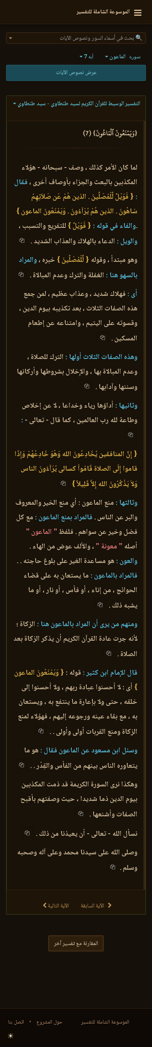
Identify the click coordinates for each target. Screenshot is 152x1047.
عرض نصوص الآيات (76, 73)
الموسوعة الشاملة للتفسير (105, 1022)
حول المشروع (49, 1022)
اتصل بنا (16, 1022)
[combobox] (76, 38)
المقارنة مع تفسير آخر (76, 944)
